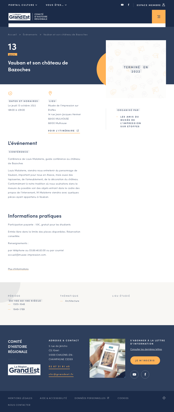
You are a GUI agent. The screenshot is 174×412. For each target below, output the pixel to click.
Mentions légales (20, 398)
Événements (30, 34)
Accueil (12, 34)
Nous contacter (19, 404)
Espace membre (149, 5)
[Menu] (159, 16)
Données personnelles (90, 398)
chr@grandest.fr (61, 374)
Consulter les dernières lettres (146, 349)
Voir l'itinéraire (62, 130)
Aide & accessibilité (53, 398)
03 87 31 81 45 (59, 366)
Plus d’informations (18, 269)
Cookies (123, 398)
